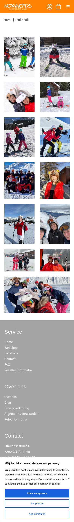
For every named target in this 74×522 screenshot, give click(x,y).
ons (14, 397)
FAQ (7, 365)
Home (8, 20)
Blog (7, 402)
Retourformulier (15, 419)
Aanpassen (37, 503)
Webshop (11, 348)
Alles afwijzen (37, 513)
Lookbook (11, 353)
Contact (10, 359)
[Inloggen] (49, 7)
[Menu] (68, 6)
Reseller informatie (18, 370)
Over (8, 397)
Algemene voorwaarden (21, 414)
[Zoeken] (40, 7)
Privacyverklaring (16, 408)
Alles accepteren (37, 493)
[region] (37, 489)
